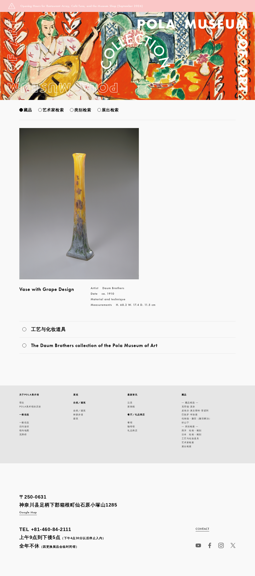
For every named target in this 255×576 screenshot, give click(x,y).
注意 (130, 402)
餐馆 (130, 422)
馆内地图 (24, 430)
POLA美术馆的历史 (30, 406)
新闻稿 (131, 406)
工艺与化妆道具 (190, 438)
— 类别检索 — (190, 426)
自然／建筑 (79, 402)
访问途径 (24, 426)
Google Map (28, 512)
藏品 (28, 110)
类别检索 (82, 110)
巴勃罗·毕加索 (190, 414)
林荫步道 (78, 414)
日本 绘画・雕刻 (192, 434)
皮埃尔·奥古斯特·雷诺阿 (195, 410)
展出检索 (110, 110)
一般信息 (24, 414)
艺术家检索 (53, 110)
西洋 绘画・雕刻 (192, 430)
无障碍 (23, 434)
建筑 (75, 418)
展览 (75, 394)
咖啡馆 (131, 426)
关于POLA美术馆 (29, 394)
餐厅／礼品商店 (136, 414)
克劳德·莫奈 (188, 406)
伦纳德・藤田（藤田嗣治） (197, 418)
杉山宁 (185, 422)
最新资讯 (132, 394)
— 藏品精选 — (190, 402)
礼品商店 (132, 430)
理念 (21, 402)
